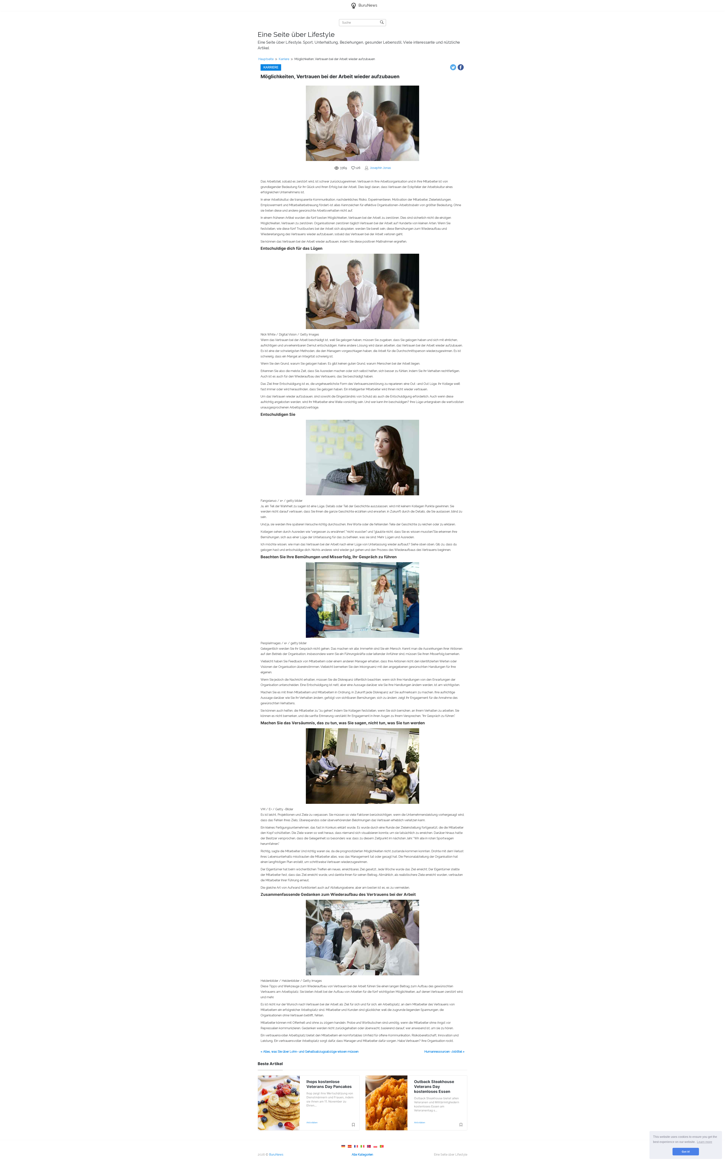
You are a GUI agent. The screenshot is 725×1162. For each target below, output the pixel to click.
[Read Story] (353, 1126)
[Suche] (381, 22)
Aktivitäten (312, 1122)
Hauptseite (266, 59)
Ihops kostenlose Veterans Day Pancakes (329, 1084)
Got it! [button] (686, 1151)
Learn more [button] (704, 1141)
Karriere (284, 59)
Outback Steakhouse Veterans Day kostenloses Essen (434, 1086)
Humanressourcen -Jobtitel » (444, 1051)
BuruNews (367, 5)
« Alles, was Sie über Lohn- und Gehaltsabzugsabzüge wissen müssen (310, 1051)
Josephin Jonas (380, 168)
